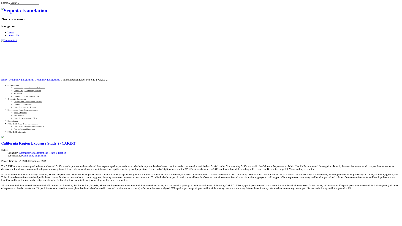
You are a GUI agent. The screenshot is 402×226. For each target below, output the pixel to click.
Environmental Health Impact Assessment (23, 110)
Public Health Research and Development (23, 124)
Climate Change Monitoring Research (27, 90)
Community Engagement (21, 79)
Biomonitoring (13, 121)
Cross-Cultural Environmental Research (28, 101)
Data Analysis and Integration (24, 129)
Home (4, 79)
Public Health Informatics (17, 132)
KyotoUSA (18, 93)
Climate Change (13, 85)
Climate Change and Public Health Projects (29, 88)
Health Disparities (20, 112)
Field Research (19, 115)
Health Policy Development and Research (29, 126)
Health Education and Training (25, 107)
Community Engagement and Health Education (42, 152)
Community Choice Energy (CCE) (26, 96)
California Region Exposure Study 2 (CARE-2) (38, 143)
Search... (5, 2)
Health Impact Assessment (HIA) (25, 118)
